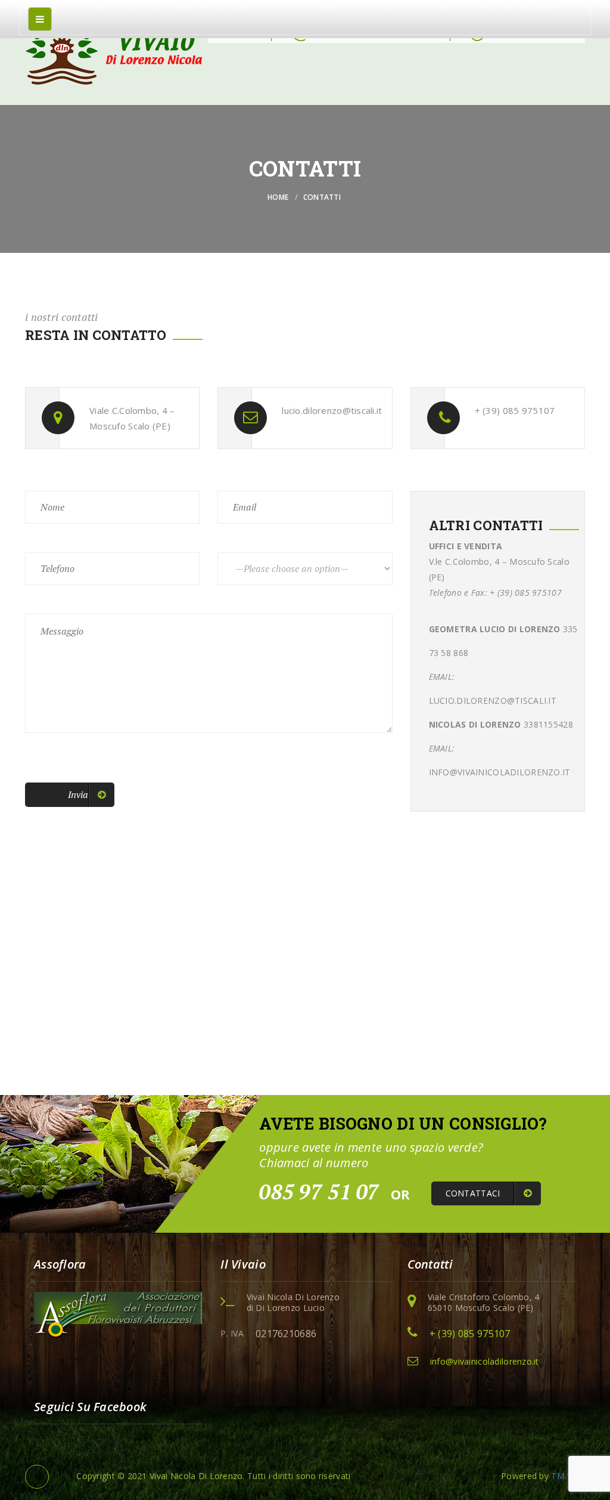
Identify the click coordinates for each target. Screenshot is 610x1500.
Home (277, 197)
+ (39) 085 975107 (470, 1333)
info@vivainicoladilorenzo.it (484, 1361)
